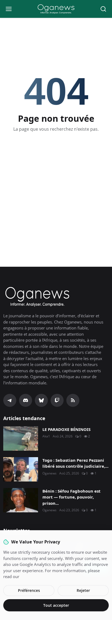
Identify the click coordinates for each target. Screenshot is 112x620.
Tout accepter (56, 605)
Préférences (29, 590)
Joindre (55, 330)
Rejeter (83, 590)
